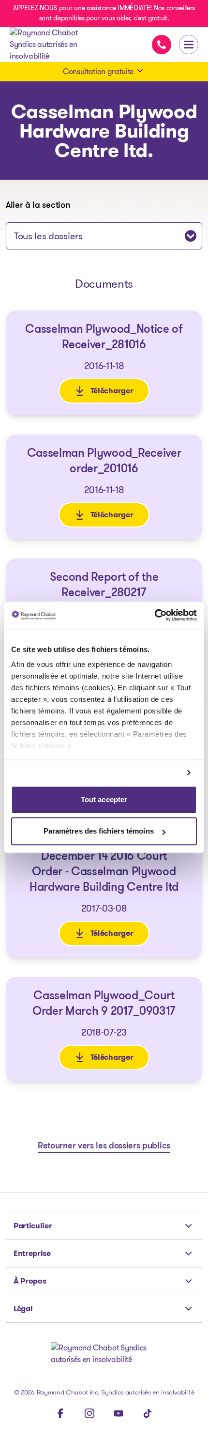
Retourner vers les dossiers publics (104, 1146)
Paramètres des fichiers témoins (99, 831)
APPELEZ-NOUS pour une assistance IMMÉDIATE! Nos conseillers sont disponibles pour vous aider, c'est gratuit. (104, 13)
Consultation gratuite (98, 71)
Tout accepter (104, 799)
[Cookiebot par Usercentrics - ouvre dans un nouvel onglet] (154, 615)
